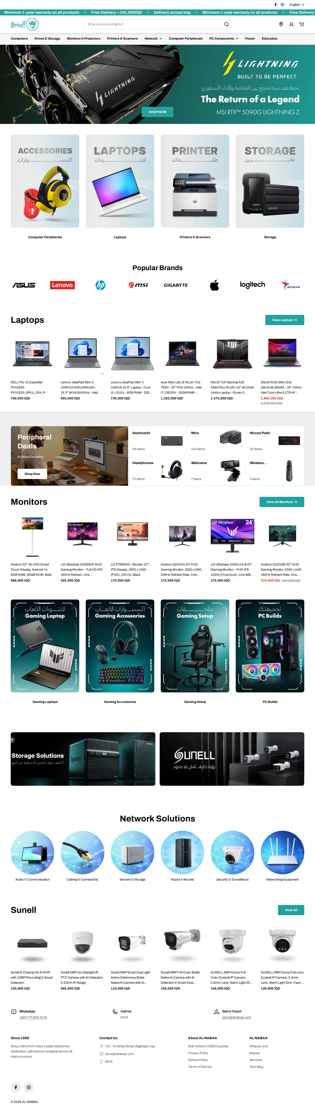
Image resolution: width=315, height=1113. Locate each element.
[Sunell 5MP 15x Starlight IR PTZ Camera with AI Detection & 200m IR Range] (82, 944)
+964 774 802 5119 (33, 1017)
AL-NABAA (30, 1102)
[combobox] (157, 24)
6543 (108, 1061)
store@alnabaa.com (236, 1017)
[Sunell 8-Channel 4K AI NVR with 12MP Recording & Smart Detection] (32, 944)
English (295, 4)
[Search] (226, 24)
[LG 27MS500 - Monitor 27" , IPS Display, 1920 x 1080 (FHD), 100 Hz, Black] (132, 535)
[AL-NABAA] (83, 759)
